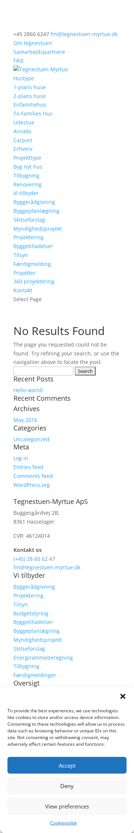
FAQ (18, 60)
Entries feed (28, 467)
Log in (20, 458)
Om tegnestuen (32, 42)
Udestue (23, 122)
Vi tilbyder (26, 192)
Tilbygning (26, 175)
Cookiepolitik (63, 823)
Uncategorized (31, 439)
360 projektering (33, 281)
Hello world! (28, 390)
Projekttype (27, 157)
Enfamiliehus (29, 104)
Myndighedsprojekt (37, 228)
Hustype (23, 78)
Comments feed (33, 475)
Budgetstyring (30, 613)
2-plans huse (29, 96)
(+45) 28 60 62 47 (34, 558)
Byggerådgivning (34, 201)
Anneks (22, 131)
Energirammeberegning (43, 657)
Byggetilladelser (33, 246)
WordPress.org (31, 484)
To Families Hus (32, 113)
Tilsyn (20, 254)
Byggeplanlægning (36, 210)
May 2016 (25, 419)
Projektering (28, 237)
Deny (67, 786)
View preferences (67, 806)
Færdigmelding (32, 263)
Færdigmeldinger (34, 675)
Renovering (27, 184)
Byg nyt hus (27, 166)
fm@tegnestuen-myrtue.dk (46, 567)
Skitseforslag (29, 219)
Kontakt (22, 290)
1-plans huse (29, 87)
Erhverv (22, 148)
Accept (67, 765)
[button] (123, 696)
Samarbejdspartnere (39, 51)
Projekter (24, 272)
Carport (22, 140)
